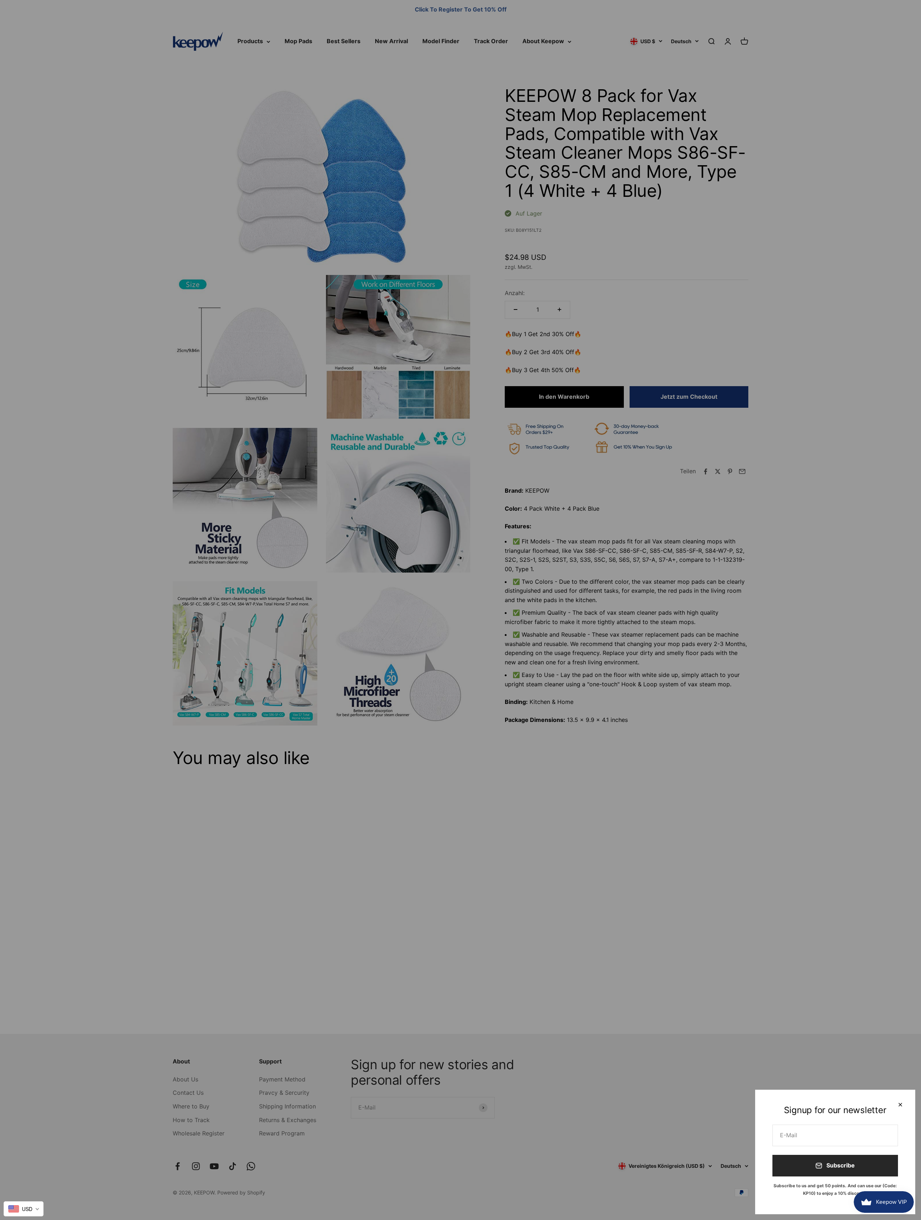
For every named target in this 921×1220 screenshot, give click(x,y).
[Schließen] (900, 1104)
